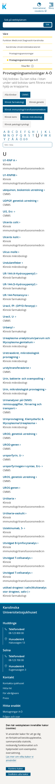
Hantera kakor (15, 768)
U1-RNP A (9, 160)
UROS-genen (10, 487)
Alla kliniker (11, 94)
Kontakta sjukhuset (13, 683)
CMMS (25, 94)
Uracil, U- (8, 316)
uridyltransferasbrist (16, 368)
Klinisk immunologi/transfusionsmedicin (25, 109)
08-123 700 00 (16, 660)
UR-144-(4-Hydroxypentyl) (19, 273)
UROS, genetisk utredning (19, 477)
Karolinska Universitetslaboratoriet (23, 47)
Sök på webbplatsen (15, 19)
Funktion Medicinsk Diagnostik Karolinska (23, 40)
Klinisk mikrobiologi (32, 116)
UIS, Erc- (8, 211)
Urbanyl (8, 327)
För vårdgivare (11, 693)
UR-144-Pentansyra (15, 295)
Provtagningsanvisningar (21, 53)
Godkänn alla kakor (18, 774)
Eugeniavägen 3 (17, 669)
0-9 (25, 139)
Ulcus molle (10, 252)
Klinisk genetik (36, 102)
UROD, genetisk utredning (19, 434)
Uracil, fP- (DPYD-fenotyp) (19, 306)
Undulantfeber (12, 262)
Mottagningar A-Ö (12, 711)
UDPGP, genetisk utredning (20, 200)
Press (6, 698)
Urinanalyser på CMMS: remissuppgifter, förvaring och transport (22, 404)
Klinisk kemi (11, 116)
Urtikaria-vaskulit (14, 513)
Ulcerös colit (10, 222)
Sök (47, 24)
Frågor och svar (11, 716)
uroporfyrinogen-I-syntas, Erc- (22, 466)
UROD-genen (11, 444)
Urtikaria (8, 498)
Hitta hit (7, 688)
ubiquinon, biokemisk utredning (23, 190)
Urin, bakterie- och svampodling (23, 378)
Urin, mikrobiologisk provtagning (23, 389)
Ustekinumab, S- (13, 528)
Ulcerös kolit (11, 237)
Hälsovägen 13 (17, 642)
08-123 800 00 (16, 633)
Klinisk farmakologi (14, 102)
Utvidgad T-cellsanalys (17, 558)
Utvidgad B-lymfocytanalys (20, 543)
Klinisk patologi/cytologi (17, 124)
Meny (51, 8)
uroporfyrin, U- (12, 455)
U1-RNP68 (9, 175)
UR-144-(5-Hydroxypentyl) (19, 284)
